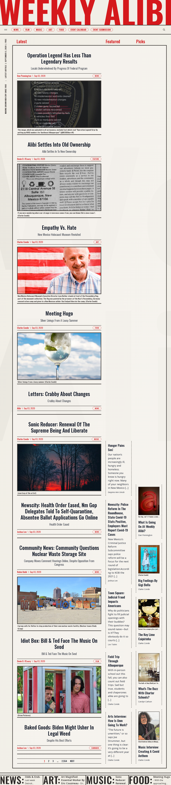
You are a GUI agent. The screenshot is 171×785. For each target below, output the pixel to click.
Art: (51, 780)
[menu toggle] (5, 29)
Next (72, 761)
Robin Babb (22, 572)
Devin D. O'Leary (24, 159)
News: (12, 780)
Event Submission (102, 29)
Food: (140, 780)
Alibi (19, 408)
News (16, 29)
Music (39, 29)
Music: (100, 780)
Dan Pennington (24, 75)
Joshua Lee (22, 531)
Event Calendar (78, 29)
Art (50, 29)
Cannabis (95, 747)
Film (27, 29)
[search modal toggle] (164, 30)
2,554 (64, 761)
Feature (96, 158)
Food (61, 29)
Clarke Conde (23, 242)
